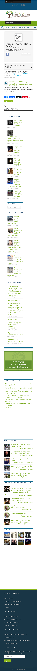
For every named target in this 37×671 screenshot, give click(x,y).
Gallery (8, 101)
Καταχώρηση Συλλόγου (11, 622)
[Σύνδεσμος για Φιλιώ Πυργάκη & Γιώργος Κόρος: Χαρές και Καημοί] (10, 233)
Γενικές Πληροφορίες (11, 616)
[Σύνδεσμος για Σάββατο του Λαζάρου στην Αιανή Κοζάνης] (10, 196)
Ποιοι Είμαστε (9, 598)
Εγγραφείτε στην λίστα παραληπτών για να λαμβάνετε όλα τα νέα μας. (17, 652)
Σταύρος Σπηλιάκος (26, 455)
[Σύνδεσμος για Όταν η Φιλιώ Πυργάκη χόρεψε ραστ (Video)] (10, 221)
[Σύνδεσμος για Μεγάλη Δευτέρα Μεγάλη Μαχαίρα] (10, 163)
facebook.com (12, 106)
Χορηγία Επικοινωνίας (11, 625)
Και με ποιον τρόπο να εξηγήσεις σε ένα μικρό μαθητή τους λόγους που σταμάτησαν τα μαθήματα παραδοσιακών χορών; (18, 490)
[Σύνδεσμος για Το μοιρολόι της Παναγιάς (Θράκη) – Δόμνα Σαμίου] (10, 151)
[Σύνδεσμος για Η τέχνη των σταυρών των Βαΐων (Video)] (10, 173)
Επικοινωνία (8, 607)
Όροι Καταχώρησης (10, 643)
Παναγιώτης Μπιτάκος (25, 495)
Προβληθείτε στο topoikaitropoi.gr (15, 634)
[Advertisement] (18, 424)
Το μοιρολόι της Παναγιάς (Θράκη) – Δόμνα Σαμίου (14, 150)
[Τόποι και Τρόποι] (18, 16)
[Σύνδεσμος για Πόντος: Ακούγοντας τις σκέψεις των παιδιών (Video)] (10, 260)
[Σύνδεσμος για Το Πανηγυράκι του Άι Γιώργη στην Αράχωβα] (10, 272)
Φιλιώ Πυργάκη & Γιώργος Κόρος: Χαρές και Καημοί (14, 232)
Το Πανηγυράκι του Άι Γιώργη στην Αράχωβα (14, 271)
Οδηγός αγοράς (9, 637)
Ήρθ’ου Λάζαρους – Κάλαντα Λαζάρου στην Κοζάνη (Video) (14, 183)
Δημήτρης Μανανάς (26, 448)
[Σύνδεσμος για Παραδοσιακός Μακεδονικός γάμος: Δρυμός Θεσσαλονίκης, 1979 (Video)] (10, 135)
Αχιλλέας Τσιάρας (27, 477)
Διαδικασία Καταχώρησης (13, 619)
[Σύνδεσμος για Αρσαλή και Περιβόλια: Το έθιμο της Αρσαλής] (10, 125)
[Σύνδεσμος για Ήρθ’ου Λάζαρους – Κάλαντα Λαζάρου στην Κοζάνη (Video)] (10, 184)
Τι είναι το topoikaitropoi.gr (13, 601)
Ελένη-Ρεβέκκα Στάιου (25, 502)
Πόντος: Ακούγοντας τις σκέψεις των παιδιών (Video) (15, 259)
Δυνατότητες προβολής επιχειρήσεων (17, 640)
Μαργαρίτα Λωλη (27, 509)
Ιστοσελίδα (26, 54)
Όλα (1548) (7, 407)
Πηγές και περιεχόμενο (12, 604)
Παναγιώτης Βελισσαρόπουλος (22, 462)
